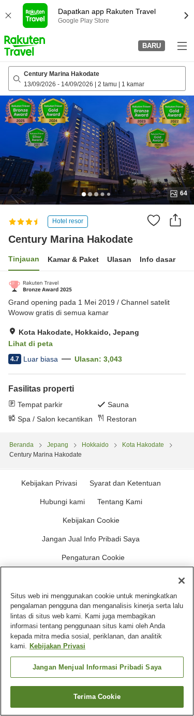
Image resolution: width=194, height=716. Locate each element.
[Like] (153, 220)
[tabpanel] (97, 351)
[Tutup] (181, 580)
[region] (97, 641)
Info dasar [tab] (157, 259)
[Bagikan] (175, 220)
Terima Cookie (97, 697)
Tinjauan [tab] (23, 259)
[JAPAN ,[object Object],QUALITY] (40, 286)
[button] (24, 45)
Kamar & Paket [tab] (73, 259)
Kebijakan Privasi (57, 646)
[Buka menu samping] (181, 45)
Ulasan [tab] (119, 259)
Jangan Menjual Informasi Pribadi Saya (97, 667)
